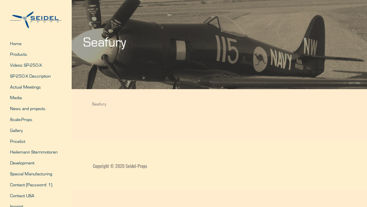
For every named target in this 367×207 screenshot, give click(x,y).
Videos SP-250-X (26, 65)
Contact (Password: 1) (31, 185)
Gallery (16, 130)
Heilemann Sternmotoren (34, 152)
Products (18, 54)
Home (16, 43)
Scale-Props (21, 119)
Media (16, 97)
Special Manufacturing (31, 174)
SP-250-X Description (30, 76)
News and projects (28, 108)
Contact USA (22, 195)
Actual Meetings (25, 87)
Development (22, 163)
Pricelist (17, 141)
